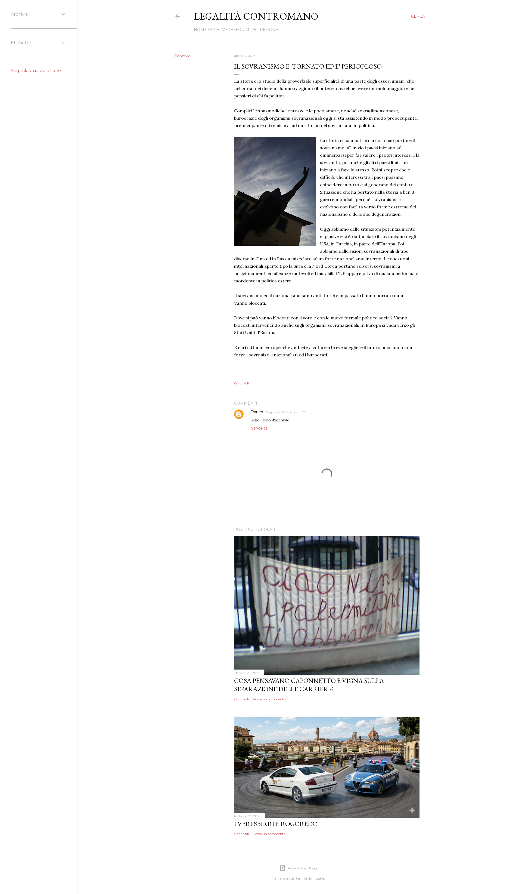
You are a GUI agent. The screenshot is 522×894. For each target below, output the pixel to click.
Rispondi (258, 428)
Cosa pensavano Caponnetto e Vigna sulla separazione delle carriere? (309, 684)
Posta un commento (269, 699)
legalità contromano (256, 16)
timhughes (316, 878)
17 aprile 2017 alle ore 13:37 (285, 412)
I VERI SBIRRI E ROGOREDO (276, 823)
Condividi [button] (182, 56)
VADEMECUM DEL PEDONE (250, 29)
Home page (206, 29)
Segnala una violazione (36, 70)
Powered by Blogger (304, 868)
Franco (256, 411)
